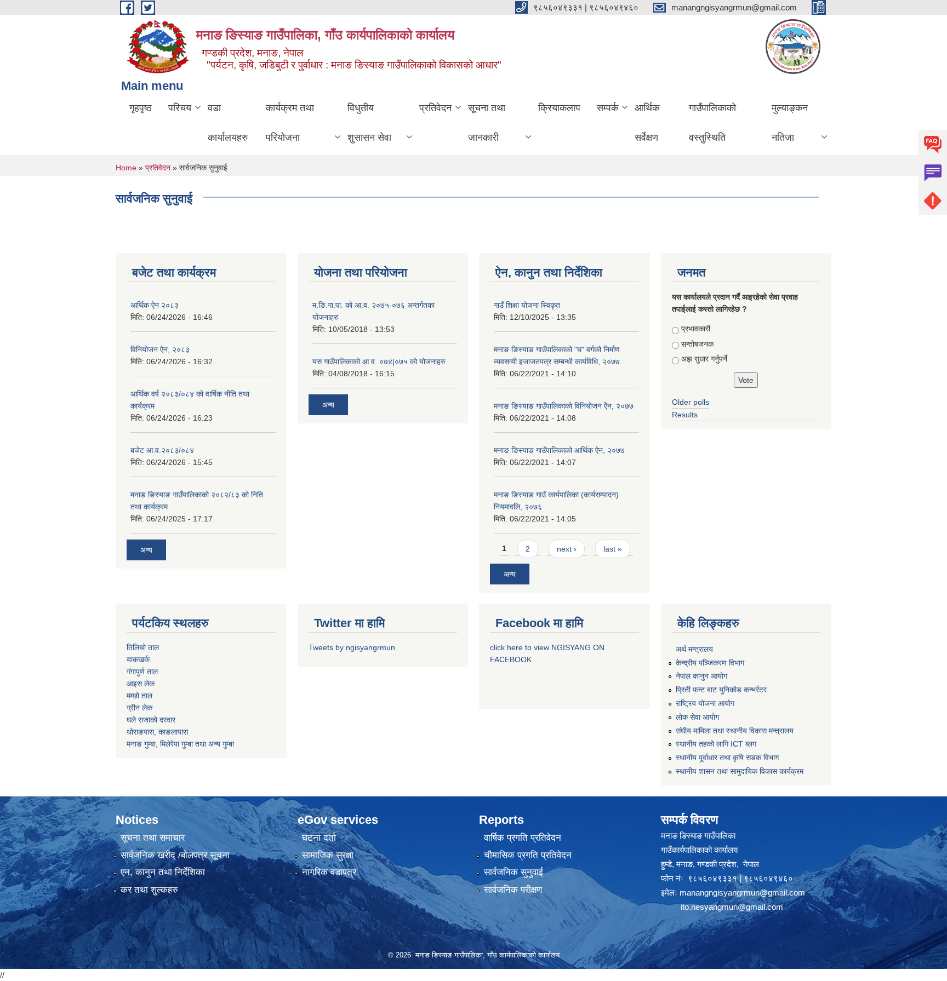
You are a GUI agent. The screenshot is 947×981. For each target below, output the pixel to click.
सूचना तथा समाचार (153, 838)
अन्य (146, 550)
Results (685, 414)
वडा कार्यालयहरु (228, 122)
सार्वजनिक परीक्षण (513, 890)
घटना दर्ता (319, 838)
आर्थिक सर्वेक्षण (647, 122)
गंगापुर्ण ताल (142, 671)
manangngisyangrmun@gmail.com (742, 892)
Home (126, 167)
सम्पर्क (607, 107)
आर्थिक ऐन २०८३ (154, 305)
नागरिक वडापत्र (329, 872)
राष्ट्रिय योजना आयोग (705, 703)
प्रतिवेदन (435, 107)
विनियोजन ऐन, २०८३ (160, 349)
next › (567, 548)
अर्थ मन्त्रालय (694, 649)
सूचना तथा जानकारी (486, 122)
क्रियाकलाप (559, 107)
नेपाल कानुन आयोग (701, 676)
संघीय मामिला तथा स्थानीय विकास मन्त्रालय (735, 730)
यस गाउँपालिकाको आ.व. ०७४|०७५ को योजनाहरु (379, 361)
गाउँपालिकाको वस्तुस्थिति (712, 122)
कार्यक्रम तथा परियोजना (290, 122)
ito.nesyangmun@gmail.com (732, 906)
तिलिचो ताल (143, 647)
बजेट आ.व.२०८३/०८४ (162, 450)
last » (612, 548)
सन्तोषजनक (697, 344)
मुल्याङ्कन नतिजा (790, 122)
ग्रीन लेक (139, 707)
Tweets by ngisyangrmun (352, 647)
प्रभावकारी (695, 328)
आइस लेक (141, 683)
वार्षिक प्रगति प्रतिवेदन (522, 838)
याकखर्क (138, 659)
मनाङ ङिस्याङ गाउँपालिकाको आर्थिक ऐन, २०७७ (559, 450)
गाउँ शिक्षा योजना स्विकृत (527, 305)
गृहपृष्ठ (140, 107)
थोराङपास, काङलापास (157, 731)
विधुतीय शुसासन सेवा (369, 122)
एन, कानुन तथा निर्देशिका (163, 872)
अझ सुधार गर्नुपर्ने (704, 358)
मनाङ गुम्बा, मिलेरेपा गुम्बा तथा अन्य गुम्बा (180, 743)
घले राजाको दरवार (151, 719)
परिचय (179, 107)
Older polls (690, 402)
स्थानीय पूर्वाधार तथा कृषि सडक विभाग (727, 757)
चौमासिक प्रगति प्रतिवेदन (528, 855)
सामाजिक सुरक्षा (327, 855)
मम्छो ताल (139, 695)
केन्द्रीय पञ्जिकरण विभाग (710, 662)
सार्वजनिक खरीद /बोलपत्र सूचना (175, 855)
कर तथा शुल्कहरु (149, 890)
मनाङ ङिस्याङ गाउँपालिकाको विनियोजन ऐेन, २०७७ (564, 405)
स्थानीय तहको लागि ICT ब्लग (716, 743)
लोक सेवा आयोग (697, 717)
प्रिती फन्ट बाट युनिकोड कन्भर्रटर (721, 689)
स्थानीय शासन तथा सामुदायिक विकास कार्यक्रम (739, 771)
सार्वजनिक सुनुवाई (513, 872)
